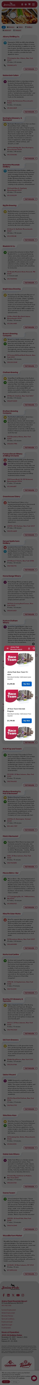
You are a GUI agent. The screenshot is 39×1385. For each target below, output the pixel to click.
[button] (33, 644)
